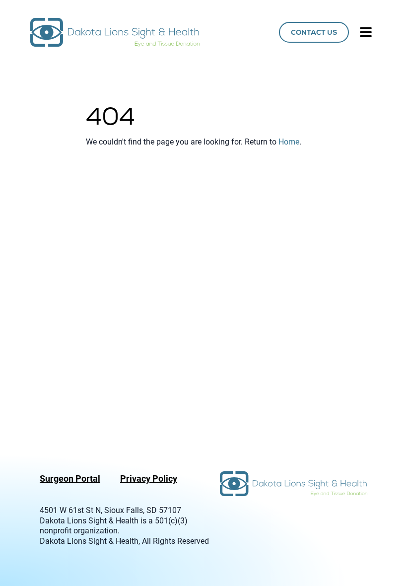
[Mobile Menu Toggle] (366, 32)
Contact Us (314, 32)
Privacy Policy (148, 478)
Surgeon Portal (70, 478)
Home (288, 141)
